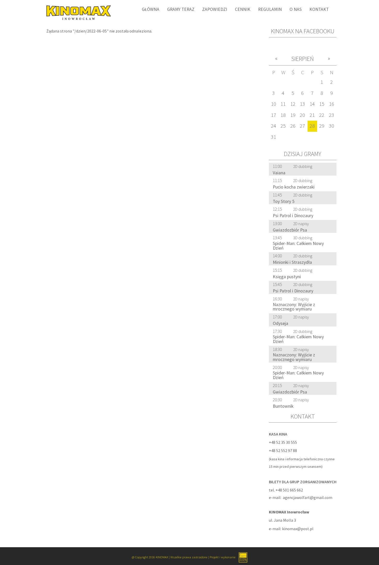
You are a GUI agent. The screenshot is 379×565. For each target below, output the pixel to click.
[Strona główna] (77, 12)
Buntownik (283, 406)
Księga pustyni (287, 277)
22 (321, 115)
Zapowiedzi (214, 9)
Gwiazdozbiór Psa (290, 230)
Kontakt (319, 9)
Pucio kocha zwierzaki (294, 187)
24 (273, 125)
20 (302, 115)
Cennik (242, 9)
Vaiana (279, 173)
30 (331, 125)
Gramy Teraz (180, 9)
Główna (150, 9)
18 (283, 115)
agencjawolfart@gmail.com (307, 497)
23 (331, 115)
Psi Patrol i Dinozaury (293, 215)
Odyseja (280, 323)
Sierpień (302, 59)
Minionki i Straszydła (292, 262)
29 (321, 125)
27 (302, 125)
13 (302, 104)
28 (312, 125)
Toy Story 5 (283, 201)
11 (283, 104)
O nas (296, 9)
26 (292, 125)
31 (273, 137)
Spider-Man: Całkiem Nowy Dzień (298, 246)
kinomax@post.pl (298, 528)
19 (292, 115)
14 (312, 104)
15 (321, 104)
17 (273, 115)
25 (283, 125)
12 (292, 104)
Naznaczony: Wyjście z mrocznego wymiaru (294, 307)
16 (331, 104)
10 (273, 104)
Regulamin (270, 9)
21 (312, 115)
